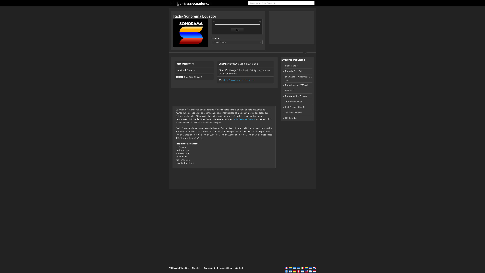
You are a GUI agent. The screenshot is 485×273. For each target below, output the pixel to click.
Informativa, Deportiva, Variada (238, 63)
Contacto (239, 268)
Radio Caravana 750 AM (296, 85)
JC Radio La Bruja (293, 101)
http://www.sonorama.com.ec (239, 80)
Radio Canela (291, 65)
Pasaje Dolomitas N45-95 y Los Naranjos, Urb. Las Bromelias (244, 72)
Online (185, 63)
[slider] (237, 24)
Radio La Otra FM (293, 71)
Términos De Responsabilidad (218, 268)
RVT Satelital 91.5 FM (295, 107)
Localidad (216, 38)
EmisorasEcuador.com (244, 119)
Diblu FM (289, 90)
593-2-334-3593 (189, 76)
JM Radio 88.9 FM (293, 112)
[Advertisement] (292, 28)
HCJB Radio (290, 118)
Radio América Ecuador (296, 96)
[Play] (237, 30)
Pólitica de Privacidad (179, 268)
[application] (237, 27)
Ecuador (185, 70)
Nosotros (196, 268)
